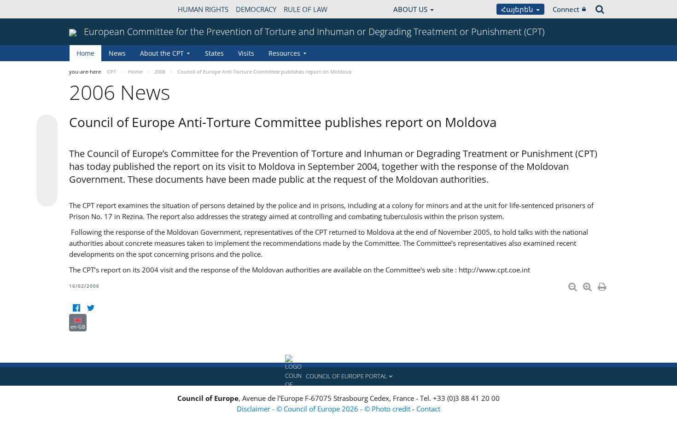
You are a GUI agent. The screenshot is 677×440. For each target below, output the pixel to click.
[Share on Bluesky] (47, 126)
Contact (428, 408)
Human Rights (203, 9)
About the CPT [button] (162, 53)
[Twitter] (90, 308)
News (117, 53)
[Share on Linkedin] (47, 178)
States (214, 53)
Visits (246, 53)
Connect (566, 9)
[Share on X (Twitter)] (47, 144)
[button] (338, 376)
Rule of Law (305, 9)
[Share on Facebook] (47, 161)
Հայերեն (518, 9)
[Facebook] (76, 308)
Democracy (256, 9)
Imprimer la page (603, 285)
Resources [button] (284, 53)
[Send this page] (47, 196)
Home (85, 53)
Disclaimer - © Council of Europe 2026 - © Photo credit (324, 408)
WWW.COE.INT (92, 9)
